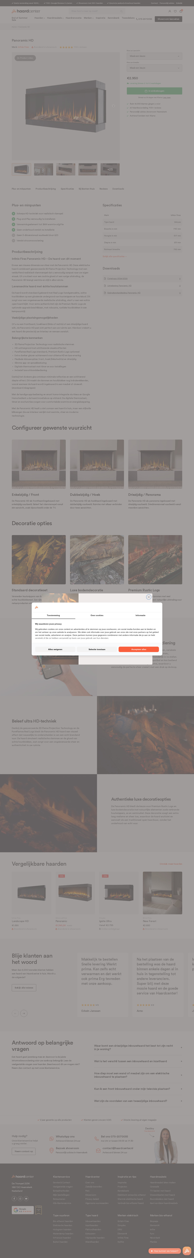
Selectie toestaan (97, 649)
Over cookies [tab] (97, 615)
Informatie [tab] (140, 615)
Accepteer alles (138, 649)
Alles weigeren (55, 649)
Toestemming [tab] (53, 615)
